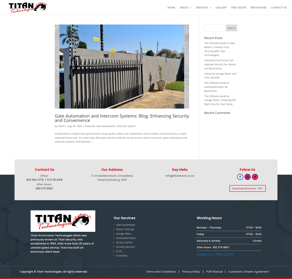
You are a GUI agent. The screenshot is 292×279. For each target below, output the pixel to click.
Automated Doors (126, 238)
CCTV (119, 251)
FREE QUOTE (239, 7)
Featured (90, 126)
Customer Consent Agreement (248, 271)
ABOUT (184, 7)
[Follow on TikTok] (255, 177)
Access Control (124, 242)
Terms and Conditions (161, 271)
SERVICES (202, 7)
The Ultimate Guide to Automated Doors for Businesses (216, 86)
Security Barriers (125, 246)
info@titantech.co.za (180, 176)
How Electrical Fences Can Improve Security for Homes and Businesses (220, 64)
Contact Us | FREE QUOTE (215, 254)
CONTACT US (279, 7)
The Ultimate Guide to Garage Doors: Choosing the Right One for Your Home (220, 100)
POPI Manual (214, 271)
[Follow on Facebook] (240, 177)
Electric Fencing (125, 229)
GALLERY (221, 7)
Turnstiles (121, 255)
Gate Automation (105, 126)
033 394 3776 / (36, 180)
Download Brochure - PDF (247, 188)
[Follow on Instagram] (248, 177)
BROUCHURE (259, 7)
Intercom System (126, 126)
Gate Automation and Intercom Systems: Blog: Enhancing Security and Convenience (122, 118)
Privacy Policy (190, 271)
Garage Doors (123, 233)
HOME (171, 7)
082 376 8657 (221, 247)
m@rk (61, 126)
